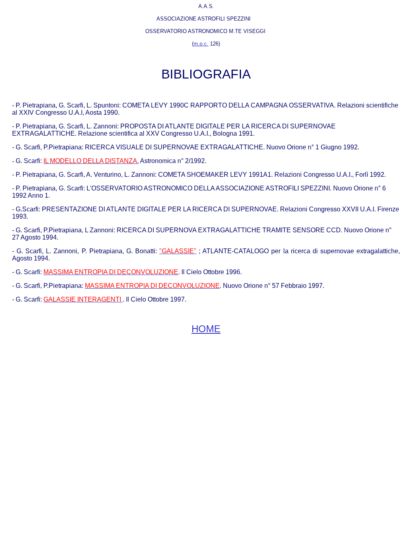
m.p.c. (201, 44)
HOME (206, 328)
